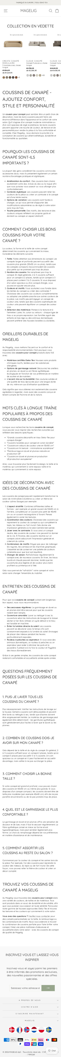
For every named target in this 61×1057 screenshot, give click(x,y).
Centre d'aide (29, 1007)
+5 (19, 77)
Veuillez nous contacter (39, 916)
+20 (43, 75)
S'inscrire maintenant (30, 1014)
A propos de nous (30, 1000)
